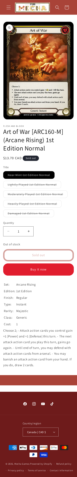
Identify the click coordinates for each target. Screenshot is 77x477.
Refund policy (63, 463)
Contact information (61, 470)
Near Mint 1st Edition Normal (31, 176)
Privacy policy (16, 470)
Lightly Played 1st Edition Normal (34, 185)
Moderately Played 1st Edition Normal (38, 195)
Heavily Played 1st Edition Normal (35, 205)
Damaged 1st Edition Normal (31, 214)
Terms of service (37, 470)
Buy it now (38, 269)
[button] (8, 7)
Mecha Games (22, 463)
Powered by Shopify (41, 463)
